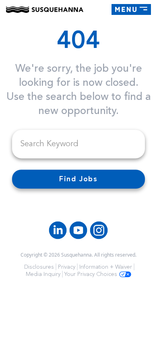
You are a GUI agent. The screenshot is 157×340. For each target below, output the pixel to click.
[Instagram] (99, 230)
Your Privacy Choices (90, 274)
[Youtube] (78, 230)
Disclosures (39, 266)
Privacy (66, 266)
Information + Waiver (105, 266)
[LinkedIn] (58, 230)
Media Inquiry (43, 274)
